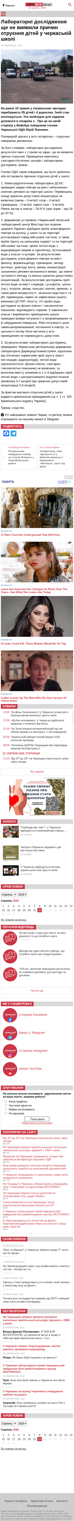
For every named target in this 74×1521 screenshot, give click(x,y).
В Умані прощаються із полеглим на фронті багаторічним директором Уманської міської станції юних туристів (34, 1223)
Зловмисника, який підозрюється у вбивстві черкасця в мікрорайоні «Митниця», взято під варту (52, 459)
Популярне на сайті (19, 1132)
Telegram (53, 419)
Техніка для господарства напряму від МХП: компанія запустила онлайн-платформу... (36, 1300)
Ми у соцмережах (17, 1003)
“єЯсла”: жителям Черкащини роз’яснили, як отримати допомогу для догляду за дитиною (44, 972)
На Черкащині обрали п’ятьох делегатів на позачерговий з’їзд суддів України (29, 1194)
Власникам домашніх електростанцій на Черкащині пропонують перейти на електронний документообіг (34, 1167)
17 (13, 910)
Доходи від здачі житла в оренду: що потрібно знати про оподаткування (41, 952)
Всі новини (37, 771)
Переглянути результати (37, 1122)
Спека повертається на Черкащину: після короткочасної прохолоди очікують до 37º (28, 1204)
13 (65, 906)
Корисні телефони (16, 1500)
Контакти (62, 1500)
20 (29, 910)
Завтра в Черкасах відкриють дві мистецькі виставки (40, 849)
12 (60, 906)
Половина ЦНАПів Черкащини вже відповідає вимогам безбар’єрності (39, 747)
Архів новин (13, 886)
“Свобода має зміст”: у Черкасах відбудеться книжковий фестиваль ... (43, 829)
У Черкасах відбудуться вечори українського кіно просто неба (40, 868)
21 (34, 910)
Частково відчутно (20, 1105)
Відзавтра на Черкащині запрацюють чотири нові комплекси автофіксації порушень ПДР (33, 1158)
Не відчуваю (16, 1113)
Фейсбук (23, 125)
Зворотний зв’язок (42, 1500)
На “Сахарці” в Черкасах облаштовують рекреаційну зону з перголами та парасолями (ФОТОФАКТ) (35, 1185)
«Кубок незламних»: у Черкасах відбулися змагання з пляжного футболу (37, 722)
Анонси (9, 821)
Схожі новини (14, 1239)
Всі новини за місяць (13, 919)
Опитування (13, 1087)
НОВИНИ (9, 706)
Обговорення (14, 1311)
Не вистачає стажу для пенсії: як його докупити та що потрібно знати (42, 934)
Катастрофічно (18, 1101)
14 (71, 906)
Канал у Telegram (32, 1032)
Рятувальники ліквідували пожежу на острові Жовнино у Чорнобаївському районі (21, 457)
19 (24, 910)
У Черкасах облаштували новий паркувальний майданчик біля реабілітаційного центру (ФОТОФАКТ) (36, 1213)
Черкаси (10, 5)
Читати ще (37, 990)
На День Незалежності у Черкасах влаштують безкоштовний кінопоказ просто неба (39, 714)
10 (50, 906)
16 (8, 910)
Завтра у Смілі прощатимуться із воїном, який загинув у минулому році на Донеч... (36, 1284)
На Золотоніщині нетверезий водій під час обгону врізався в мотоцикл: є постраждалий (38, 730)
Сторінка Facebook (33, 1015)
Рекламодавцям (37, 1505)
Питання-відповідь (18, 927)
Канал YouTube (30, 1068)
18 (18, 910)
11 (55, 906)
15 (3, 910)
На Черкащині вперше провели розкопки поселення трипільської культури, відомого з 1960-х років (34, 1149)
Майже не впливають (22, 1109)
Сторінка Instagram (33, 1050)
